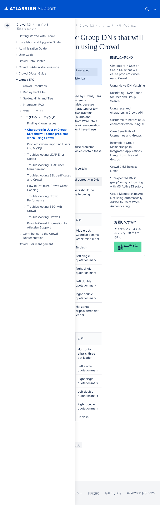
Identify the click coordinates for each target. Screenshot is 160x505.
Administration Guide (33, 48)
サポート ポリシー (35, 111)
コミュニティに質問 (128, 247)
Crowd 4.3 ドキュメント (33, 24)
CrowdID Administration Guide (39, 67)
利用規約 (93, 493)
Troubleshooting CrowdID (44, 217)
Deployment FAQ (34, 92)
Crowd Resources (35, 86)
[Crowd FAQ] (108, 25)
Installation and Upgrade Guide (40, 42)
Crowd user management (36, 244)
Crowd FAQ (27, 79)
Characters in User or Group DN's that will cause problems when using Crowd (48, 134)
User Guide (26, 54)
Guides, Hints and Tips (38, 98)
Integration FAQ (33, 104)
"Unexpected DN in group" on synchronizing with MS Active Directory (126, 182)
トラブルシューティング (39, 117)
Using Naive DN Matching (127, 85)
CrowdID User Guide (32, 73)
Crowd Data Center (32, 61)
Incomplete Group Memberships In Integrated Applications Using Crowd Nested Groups (126, 151)
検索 (147, 9)
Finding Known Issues (41, 123)
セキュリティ (113, 493)
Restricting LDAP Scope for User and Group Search (126, 97)
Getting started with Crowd (37, 36)
